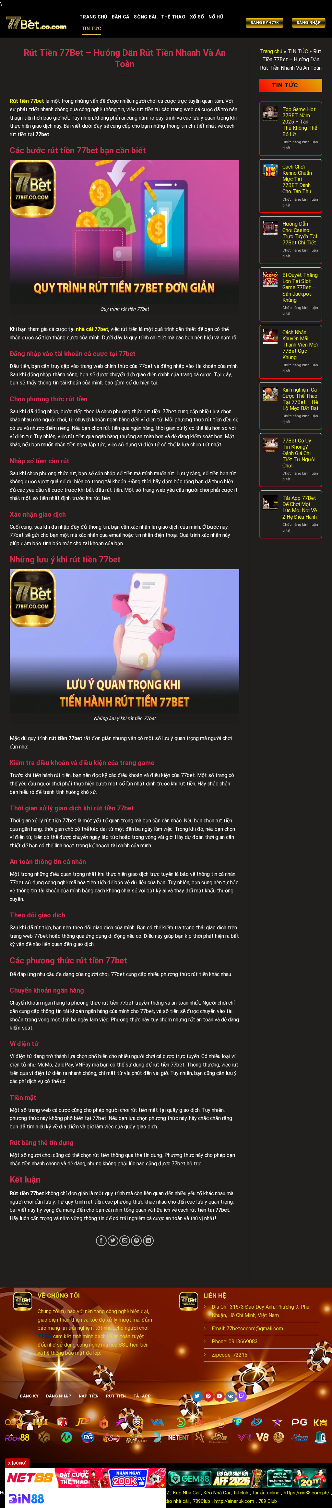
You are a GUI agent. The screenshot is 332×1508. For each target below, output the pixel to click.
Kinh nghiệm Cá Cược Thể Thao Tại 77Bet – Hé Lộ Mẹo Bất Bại (300, 399)
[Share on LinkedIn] (148, 1240)
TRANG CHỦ (93, 17)
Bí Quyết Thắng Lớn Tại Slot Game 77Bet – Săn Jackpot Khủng (300, 287)
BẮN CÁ (121, 17)
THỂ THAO (173, 17)
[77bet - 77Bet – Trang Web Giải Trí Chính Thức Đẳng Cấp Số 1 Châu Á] (37, 23)
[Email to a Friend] (124, 1240)
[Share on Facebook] (101, 1240)
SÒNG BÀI (145, 17)
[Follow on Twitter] (197, 1396)
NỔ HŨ (215, 17)
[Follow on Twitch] (241, 1396)
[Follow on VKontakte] (230, 1396)
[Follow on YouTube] (219, 1396)
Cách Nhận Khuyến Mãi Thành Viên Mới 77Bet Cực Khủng (300, 344)
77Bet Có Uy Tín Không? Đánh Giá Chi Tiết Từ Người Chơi (298, 453)
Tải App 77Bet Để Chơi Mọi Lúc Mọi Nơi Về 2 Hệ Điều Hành (299, 507)
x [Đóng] (17, 1463)
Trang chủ (271, 51)
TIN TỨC (91, 28)
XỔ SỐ (197, 17)
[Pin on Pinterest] (136, 1240)
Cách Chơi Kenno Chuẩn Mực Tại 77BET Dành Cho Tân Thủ (297, 179)
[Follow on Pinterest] (208, 1396)
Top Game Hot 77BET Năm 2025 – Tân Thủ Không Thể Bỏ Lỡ (299, 121)
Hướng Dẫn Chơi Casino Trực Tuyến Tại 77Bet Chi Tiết (299, 233)
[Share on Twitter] (113, 1240)
